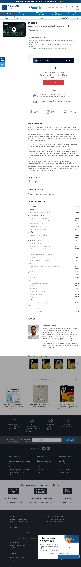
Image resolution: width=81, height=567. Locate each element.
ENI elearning (16, 554)
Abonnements (63, 467)
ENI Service (15, 542)
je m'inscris (69, 440)
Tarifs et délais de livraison (45, 467)
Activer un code (42, 470)
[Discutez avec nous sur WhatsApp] (40, 7)
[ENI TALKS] (13, 491)
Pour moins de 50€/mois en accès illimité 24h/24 (53, 74)
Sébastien (36, 30)
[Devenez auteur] (2, 64)
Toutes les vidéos (64, 470)
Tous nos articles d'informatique (19, 461)
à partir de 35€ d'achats (50, 427)
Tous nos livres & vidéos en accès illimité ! (41, 1)
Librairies (62, 461)
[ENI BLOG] (2, 59)
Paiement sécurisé (43, 464)
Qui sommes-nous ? (15, 464)
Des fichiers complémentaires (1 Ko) (42, 194)
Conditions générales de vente (19, 470)
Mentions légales (14, 467)
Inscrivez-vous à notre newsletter (18, 440)
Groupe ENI (15, 528)
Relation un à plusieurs (54, 240)
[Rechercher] (66, 7)
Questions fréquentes (44, 461)
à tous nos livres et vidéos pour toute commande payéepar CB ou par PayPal (32, 427)
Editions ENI (16, 7)
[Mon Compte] (77, 7)
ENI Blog (14, 516)
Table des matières (37, 201)
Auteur (31, 319)
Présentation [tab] (35, 123)
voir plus (76, 379)
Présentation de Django (54, 215)
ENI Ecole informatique (56, 516)
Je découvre (53, 82)
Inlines (54, 272)
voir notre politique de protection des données (19, 441)
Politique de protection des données (17, 473)
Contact (39, 472)
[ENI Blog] (67, 491)
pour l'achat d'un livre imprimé (14, 427)
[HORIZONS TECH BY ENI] (40, 491)
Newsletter (62, 464)
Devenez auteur (64, 472)
